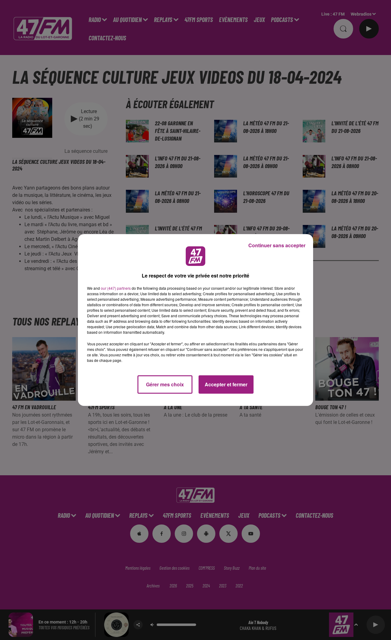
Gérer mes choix (165, 384)
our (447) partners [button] (116, 288)
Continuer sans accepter (276, 245)
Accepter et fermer (226, 384)
